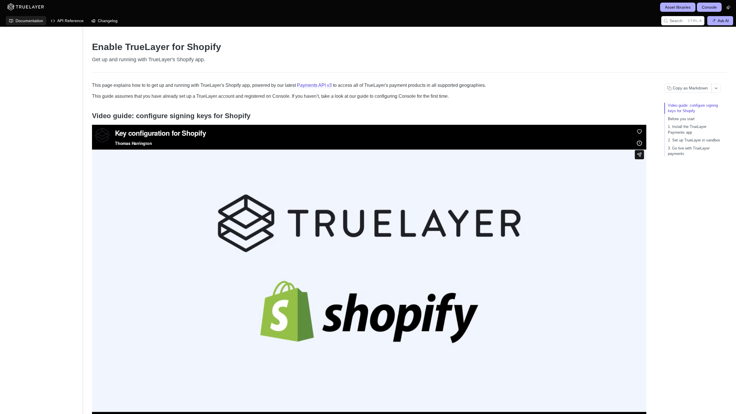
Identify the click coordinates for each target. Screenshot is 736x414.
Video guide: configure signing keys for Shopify (693, 108)
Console (709, 7)
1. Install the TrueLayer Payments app (687, 129)
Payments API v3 (314, 85)
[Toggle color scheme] (728, 7)
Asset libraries (678, 7)
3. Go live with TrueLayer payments (689, 151)
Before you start (681, 119)
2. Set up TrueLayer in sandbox (694, 140)
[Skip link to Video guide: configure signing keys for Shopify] (88, 115)
